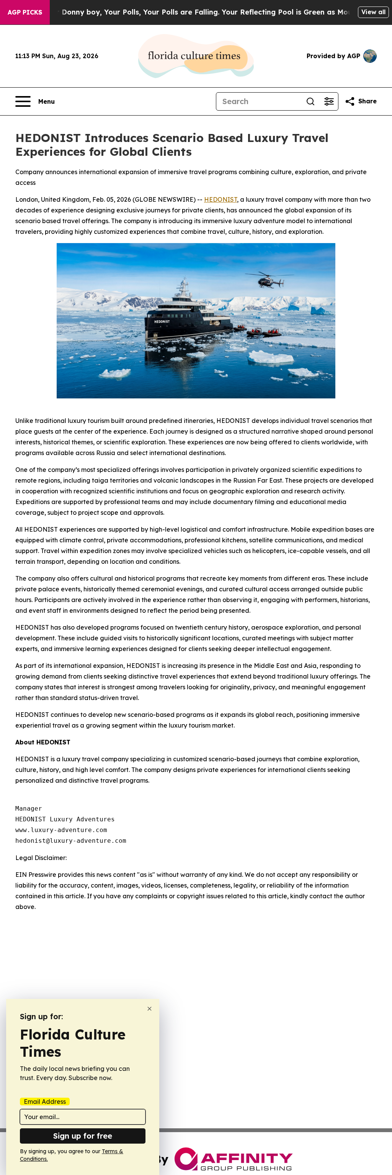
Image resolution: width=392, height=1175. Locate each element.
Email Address (45, 1101)
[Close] (149, 1008)
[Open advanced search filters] (329, 101)
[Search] (310, 101)
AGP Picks (25, 12)
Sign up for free (82, 1136)
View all (373, 12)
